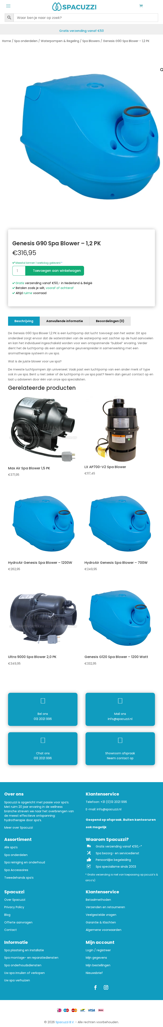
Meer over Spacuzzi (18, 827)
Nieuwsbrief (94, 973)
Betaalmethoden (98, 900)
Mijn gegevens (96, 958)
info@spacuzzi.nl (120, 719)
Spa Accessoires (16, 870)
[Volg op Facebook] (95, 987)
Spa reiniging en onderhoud (24, 862)
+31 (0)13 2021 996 (114, 802)
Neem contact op (120, 758)
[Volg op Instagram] (105, 987)
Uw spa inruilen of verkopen (24, 973)
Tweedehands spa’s (19, 878)
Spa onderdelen (26, 41)
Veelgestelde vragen (101, 915)
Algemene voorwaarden (103, 930)
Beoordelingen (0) (110, 321)
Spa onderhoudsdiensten (22, 965)
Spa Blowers (91, 41)
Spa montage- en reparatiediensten (31, 958)
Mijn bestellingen (98, 965)
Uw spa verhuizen (17, 980)
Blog (7, 915)
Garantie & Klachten (101, 922)
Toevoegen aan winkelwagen (57, 270)
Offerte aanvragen (18, 922)
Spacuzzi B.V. (65, 1022)
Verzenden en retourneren (105, 907)
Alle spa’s (11, 847)
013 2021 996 (43, 719)
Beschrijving (23, 321)
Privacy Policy (14, 907)
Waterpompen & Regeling (60, 41)
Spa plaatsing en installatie (24, 950)
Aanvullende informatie (64, 321)
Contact (10, 930)
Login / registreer (98, 950)
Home (6, 41)
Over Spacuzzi (14, 900)
